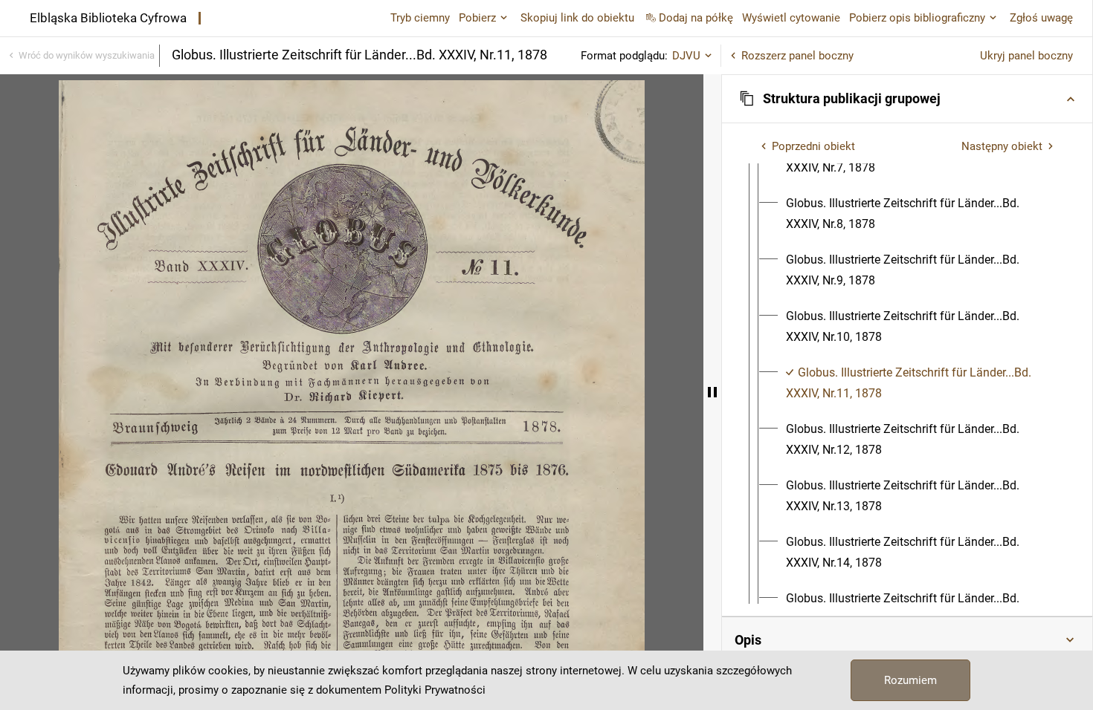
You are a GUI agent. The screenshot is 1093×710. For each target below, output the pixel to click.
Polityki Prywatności (435, 690)
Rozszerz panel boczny (797, 55)
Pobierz (477, 18)
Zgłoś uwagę (1041, 18)
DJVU (686, 55)
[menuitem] (920, 214)
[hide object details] (712, 392)
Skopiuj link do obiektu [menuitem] (577, 18)
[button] (907, 99)
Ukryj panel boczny (1026, 55)
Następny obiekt (1001, 146)
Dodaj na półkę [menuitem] (696, 18)
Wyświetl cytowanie (791, 18)
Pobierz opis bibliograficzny (917, 18)
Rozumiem (910, 680)
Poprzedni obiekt (813, 146)
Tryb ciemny (420, 18)
